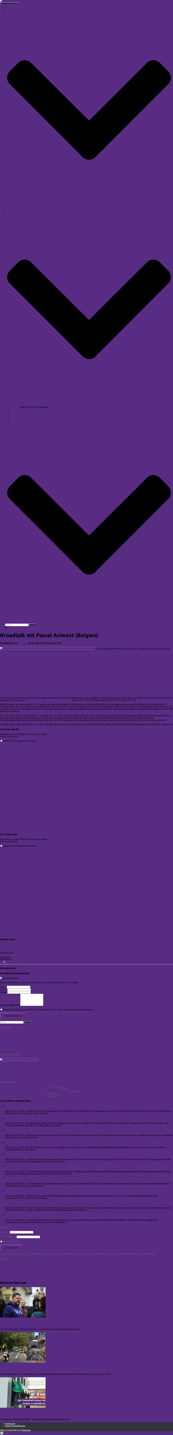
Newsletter (15, 207)
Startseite (9, 8)
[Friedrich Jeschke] (9, 1)
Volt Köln (9, 1273)
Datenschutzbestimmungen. (32, 1241)
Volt (51, 1319)
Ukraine (59, 1409)
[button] (89, 205)
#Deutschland (16, 416)
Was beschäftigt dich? (10, 1005)
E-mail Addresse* (8, 1237)
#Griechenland (17, 414)
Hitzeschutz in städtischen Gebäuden (26, 1202)
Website (3, 992)
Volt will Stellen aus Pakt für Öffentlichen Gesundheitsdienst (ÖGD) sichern (47, 1178)
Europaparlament (75, 959)
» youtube (4, 1050)
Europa (25, 957)
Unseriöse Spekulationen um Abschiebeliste (30, 1215)
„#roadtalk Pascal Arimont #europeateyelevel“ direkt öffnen (27, 745)
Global (32, 957)
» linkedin (4, 1032)
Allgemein (4, 1319)
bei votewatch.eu (22, 953)
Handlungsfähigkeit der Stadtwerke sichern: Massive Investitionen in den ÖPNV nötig (52, 1154)
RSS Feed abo (6, 1277)
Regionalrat (15, 407)
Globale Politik (16, 418)
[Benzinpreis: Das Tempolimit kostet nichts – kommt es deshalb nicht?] (23, 1407)
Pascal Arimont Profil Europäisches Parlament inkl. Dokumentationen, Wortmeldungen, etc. (41, 948)
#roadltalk (35, 959)
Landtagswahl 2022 (19, 622)
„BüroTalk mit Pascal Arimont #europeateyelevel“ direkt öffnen (29, 850)
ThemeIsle (26, 1430)
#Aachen (14, 423)
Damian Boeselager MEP (16, 1264)
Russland (51, 1409)
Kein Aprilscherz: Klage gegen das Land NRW (25, 1094)
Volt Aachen (10, 1266)
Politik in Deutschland (38, 1319)
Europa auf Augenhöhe (56, 959)
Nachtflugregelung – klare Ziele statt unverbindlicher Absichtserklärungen (47, 1130)
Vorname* (4, 1232)
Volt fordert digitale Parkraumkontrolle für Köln (32, 1190)
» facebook (5, 1037)
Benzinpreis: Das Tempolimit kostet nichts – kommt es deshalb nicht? (36, 1091)
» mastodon (5, 1045)
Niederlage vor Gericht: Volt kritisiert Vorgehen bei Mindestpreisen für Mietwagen (51, 1166)
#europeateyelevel (21, 959)
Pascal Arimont (90, 959)
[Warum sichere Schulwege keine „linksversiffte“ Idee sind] (23, 1362)
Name (3, 987)
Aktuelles (9, 10)
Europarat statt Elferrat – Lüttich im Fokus (24, 1096)
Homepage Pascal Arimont (12, 944)
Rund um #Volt (17, 409)
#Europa (14, 411)
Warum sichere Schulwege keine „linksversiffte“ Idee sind (31, 1089)
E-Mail (3, 989)
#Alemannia (15, 425)
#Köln (13, 421)
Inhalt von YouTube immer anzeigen (19, 741)
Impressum (10, 1423)
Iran (25, 1409)
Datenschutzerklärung (15, 1426)
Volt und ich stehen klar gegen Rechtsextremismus (28, 1087)
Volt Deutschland (13, 1268)
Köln (14, 1364)
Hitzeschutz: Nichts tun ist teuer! (23, 1118)
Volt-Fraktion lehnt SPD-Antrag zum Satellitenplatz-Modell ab (40, 1142)
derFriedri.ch (16, 957)
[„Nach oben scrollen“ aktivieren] (2, 1433)
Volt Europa (10, 1271)
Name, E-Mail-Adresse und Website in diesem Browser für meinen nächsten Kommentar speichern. (48, 1009)
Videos (8, 210)
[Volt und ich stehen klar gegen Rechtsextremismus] (23, 1317)
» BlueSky (4, 1041)
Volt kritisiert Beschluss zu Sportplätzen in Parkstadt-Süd (37, 1106)
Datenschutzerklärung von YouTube (44, 736)
